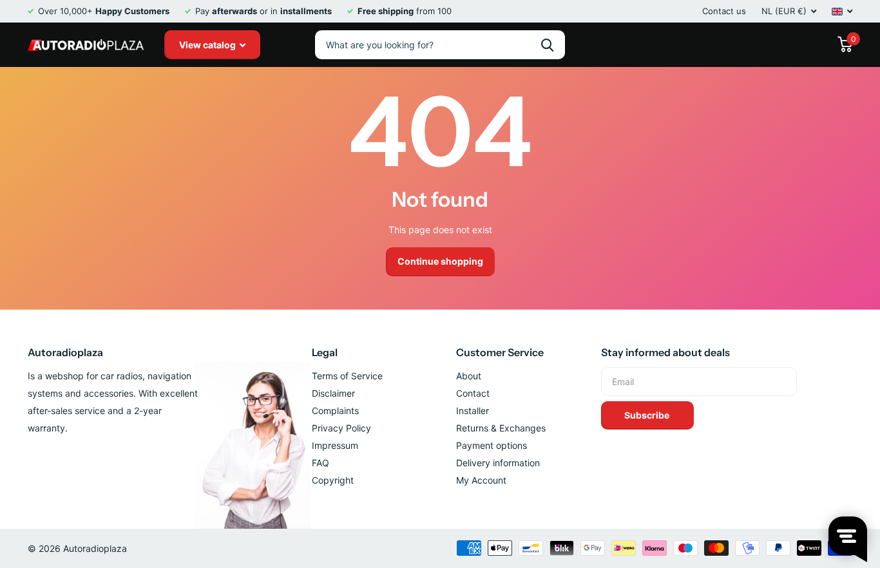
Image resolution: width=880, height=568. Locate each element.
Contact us (724, 11)
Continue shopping (440, 261)
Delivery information (498, 462)
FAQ (320, 462)
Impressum (335, 445)
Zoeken (547, 44)
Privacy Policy (341, 427)
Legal (325, 352)
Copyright (333, 480)
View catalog (208, 44)
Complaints (335, 410)
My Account (481, 480)
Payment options (491, 445)
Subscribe (647, 415)
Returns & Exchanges (501, 427)
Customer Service (500, 352)
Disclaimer (333, 393)
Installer (472, 410)
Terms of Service (347, 375)
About (468, 375)
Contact (473, 393)
